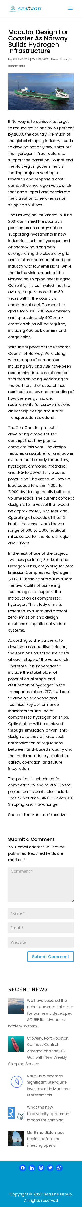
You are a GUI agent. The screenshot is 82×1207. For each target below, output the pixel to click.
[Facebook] (22, 1168)
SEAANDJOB (21, 59)
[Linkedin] (32, 1168)
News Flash (59, 59)
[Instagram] (41, 1168)
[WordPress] (50, 1168)
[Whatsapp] (59, 1168)
